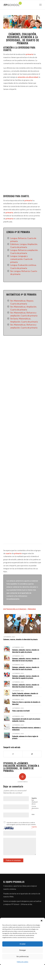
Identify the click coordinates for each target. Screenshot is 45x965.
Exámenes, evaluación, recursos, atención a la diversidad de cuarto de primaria (25, 668)
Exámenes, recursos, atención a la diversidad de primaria (20, 639)
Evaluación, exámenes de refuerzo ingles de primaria (25, 737)
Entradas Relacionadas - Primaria (19, 609)
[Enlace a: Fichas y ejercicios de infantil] (7, 710)
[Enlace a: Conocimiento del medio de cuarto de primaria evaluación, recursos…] (7, 718)
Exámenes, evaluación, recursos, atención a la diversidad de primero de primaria (25, 685)
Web (33, 814)
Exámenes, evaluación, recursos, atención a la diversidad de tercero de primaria (25, 659)
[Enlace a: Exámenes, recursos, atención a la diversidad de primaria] (22, 623)
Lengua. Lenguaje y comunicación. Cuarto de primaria (21, 259)
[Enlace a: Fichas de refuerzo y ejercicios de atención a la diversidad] (7, 701)
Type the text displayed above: (35, 801)
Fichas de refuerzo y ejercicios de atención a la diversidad (26, 703)
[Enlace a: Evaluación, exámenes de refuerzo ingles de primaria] (7, 735)
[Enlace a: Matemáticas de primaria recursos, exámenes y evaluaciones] (7, 727)
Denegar (22, 950)
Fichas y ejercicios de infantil (21, 710)
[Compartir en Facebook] (12, 754)
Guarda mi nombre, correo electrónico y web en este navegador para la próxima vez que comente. (21, 823)
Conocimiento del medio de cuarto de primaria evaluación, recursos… (26, 720)
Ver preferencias (22, 956)
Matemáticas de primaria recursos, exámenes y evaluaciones (26, 728)
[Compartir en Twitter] (32, 754)
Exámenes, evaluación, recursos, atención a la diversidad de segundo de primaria (25, 677)
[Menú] (40, 4)
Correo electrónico (35, 808)
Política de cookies (22, 962)
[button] (41, 920)
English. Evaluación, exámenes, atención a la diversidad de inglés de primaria (25, 694)
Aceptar (23, 944)
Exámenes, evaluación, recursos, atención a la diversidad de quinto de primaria (25, 651)
